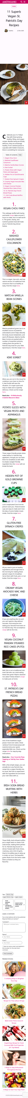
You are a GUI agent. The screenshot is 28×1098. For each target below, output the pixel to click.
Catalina (11, 30)
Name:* (4, 934)
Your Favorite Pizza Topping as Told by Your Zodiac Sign (13, 759)
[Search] (21, 1)
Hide (20, 155)
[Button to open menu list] (24, 2)
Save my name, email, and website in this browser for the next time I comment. (13, 948)
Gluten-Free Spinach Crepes (13, 179)
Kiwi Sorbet (8, 167)
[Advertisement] (14, 48)
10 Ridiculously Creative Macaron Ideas (12, 396)
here (18, 286)
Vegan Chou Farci (10, 158)
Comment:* (5, 922)
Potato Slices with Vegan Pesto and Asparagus (12, 171)
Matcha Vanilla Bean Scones (13, 165)
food (14, 6)
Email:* (4, 940)
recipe (12, 215)
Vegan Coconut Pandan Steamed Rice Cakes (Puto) (12, 187)
